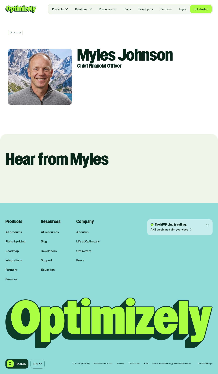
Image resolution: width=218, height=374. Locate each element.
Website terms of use (103, 363)
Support (46, 260)
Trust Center (133, 363)
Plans (127, 9)
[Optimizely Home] (20, 9)
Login (182, 9)
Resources (105, 9)
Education (48, 270)
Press (80, 260)
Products (58, 9)
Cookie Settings (205, 363)
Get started (200, 9)
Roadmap (12, 251)
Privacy (120, 363)
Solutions (81, 9)
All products (13, 232)
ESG (146, 363)
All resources (50, 232)
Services (11, 279)
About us (82, 232)
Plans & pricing (15, 241)
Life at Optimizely (88, 241)
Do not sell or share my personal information (171, 363)
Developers (145, 9)
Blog (44, 241)
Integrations (13, 260)
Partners (166, 9)
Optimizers (83, 251)
